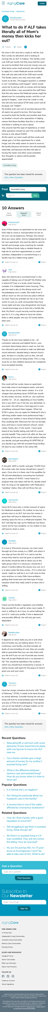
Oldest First (38, 214)
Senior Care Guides (8, 960)
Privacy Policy (40, 1007)
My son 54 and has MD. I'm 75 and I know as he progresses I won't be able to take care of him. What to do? (26, 851)
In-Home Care (7, 933)
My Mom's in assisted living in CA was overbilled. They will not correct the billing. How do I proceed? (25, 839)
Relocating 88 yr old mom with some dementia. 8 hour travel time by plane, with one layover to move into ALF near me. (26, 747)
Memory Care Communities (11, 943)
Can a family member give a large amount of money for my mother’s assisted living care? (24, 761)
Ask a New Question (13, 177)
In (3, 195)
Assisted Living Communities (12, 940)
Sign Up (24, 908)
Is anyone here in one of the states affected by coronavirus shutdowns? (25, 806)
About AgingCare (8, 984)
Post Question (24, 878)
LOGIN (42, 3)
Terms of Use (31, 1007)
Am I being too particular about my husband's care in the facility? (25, 797)
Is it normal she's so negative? (22, 789)
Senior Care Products (9, 967)
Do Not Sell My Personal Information (24, 1008)
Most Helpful (9, 214)
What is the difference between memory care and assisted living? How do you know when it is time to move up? (25, 775)
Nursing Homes (7, 947)
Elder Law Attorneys (9, 963)
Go (35, 195)
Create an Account (8, 981)
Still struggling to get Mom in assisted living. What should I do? (26, 828)
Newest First (24, 214)
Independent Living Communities (13, 936)
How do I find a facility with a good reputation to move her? (25, 819)
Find (5, 189)
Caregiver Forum (7, 956)
